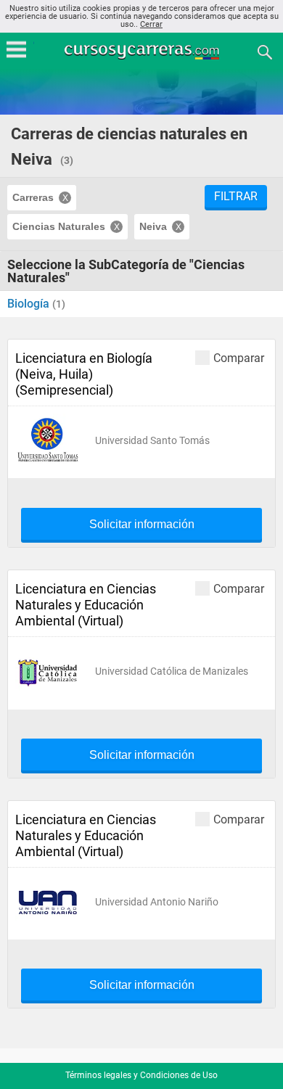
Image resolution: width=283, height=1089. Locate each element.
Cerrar (151, 24)
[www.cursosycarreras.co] (143, 51)
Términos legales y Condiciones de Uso (141, 1075)
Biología (29, 304)
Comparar (238, 357)
